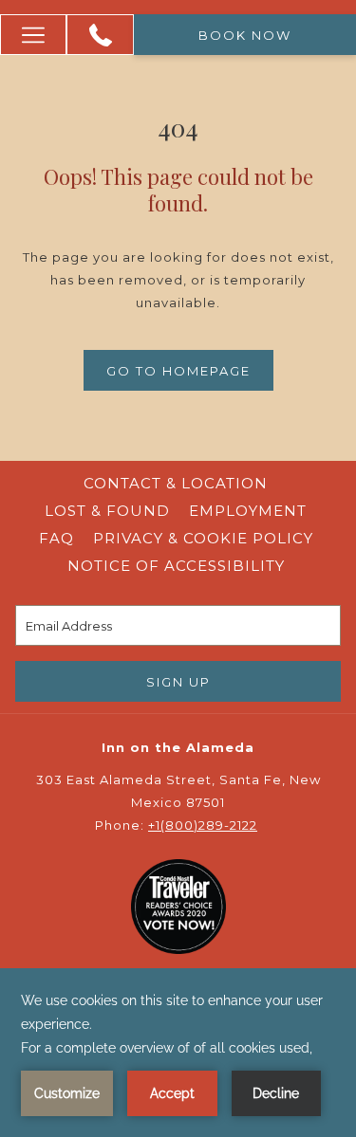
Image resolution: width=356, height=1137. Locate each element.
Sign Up (178, 681)
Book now (244, 35)
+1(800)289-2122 (202, 825)
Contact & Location (176, 483)
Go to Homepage (178, 370)
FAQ (56, 538)
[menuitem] (175, 483)
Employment (248, 511)
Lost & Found (107, 511)
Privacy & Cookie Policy (205, 538)
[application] (178, 1052)
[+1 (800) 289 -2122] (100, 35)
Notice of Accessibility (176, 566)
